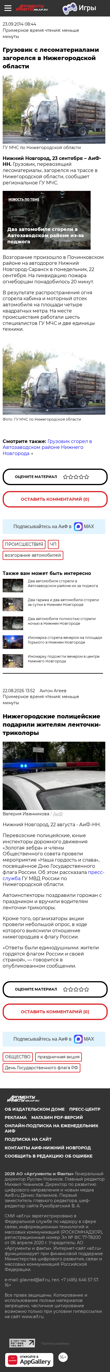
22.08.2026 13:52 (19, 690)
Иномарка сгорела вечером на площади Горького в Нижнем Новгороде (65, 639)
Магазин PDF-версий (57, 1117)
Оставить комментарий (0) (55, 499)
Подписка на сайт (28, 1139)
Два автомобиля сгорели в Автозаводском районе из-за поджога (63, 583)
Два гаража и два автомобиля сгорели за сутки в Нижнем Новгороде (63, 602)
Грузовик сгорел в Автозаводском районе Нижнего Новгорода (47, 448)
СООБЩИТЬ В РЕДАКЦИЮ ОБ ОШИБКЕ (48, 1156)
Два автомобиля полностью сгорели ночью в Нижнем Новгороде (62, 621)
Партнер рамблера (55, 1343)
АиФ (58, 813)
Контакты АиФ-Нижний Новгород (48, 1148)
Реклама (16, 1117)
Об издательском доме (35, 1109)
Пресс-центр (84, 1109)
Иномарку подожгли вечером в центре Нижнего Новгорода (63, 658)
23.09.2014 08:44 (19, 24)
